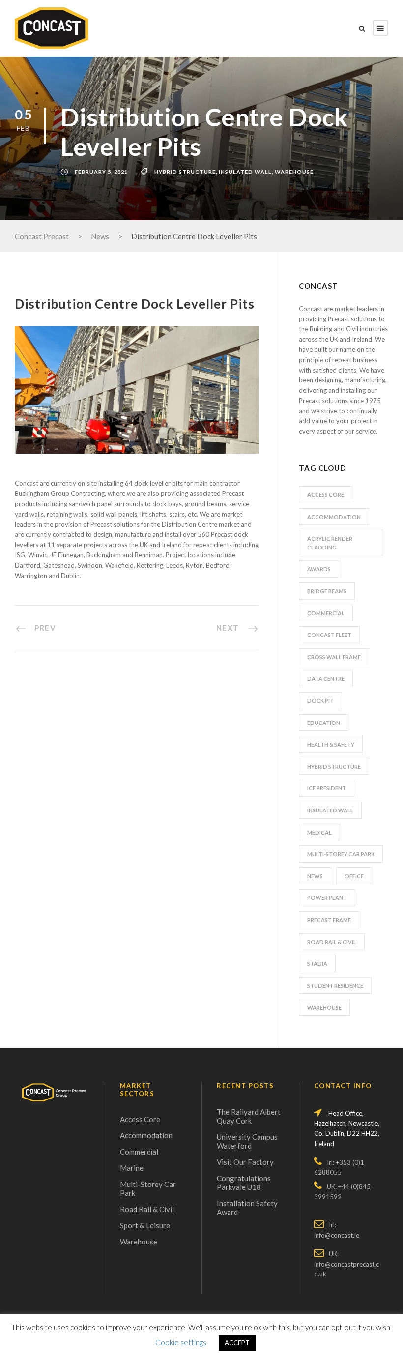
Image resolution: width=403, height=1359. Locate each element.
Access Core (325, 495)
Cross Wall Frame (334, 657)
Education (323, 723)
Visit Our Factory (245, 1161)
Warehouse (294, 172)
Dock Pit (320, 700)
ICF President (326, 788)
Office (354, 876)
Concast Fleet (329, 635)
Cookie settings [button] (180, 1342)
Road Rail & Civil (331, 942)
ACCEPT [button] (237, 1343)
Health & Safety (330, 744)
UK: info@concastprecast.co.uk (346, 1264)
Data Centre (326, 678)
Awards (319, 569)
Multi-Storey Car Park (340, 854)
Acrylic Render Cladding (329, 542)
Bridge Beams (326, 591)
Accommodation (334, 517)
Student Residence (335, 986)
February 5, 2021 (101, 172)
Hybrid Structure (185, 172)
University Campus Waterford (247, 1141)
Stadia (317, 963)
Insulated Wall (245, 172)
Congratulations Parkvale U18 (244, 1182)
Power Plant (327, 898)
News (315, 876)
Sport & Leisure (145, 1225)
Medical (319, 832)
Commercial (326, 613)
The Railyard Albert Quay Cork (249, 1116)
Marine (132, 1167)
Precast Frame (329, 920)
